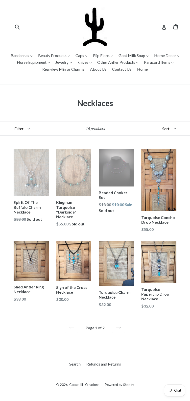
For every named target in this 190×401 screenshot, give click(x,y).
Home (142, 69)
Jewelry (62, 62)
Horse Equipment (32, 62)
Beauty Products (52, 55)
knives (83, 62)
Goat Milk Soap (132, 55)
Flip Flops (101, 55)
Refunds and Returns (103, 364)
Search (75, 364)
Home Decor (165, 55)
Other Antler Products (116, 62)
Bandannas (20, 55)
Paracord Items (157, 62)
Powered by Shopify (119, 385)
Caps (80, 55)
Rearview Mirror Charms (63, 69)
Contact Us (121, 69)
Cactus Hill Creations (84, 385)
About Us (98, 69)
